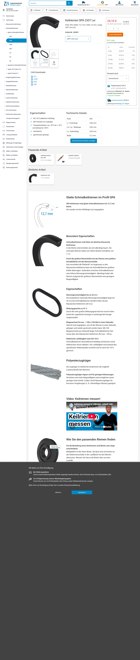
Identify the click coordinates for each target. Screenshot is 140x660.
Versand (119, 24)
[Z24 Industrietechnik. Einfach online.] (13, 3)
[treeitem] (15, 69)
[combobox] (78, 39)
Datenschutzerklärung (72, 485)
